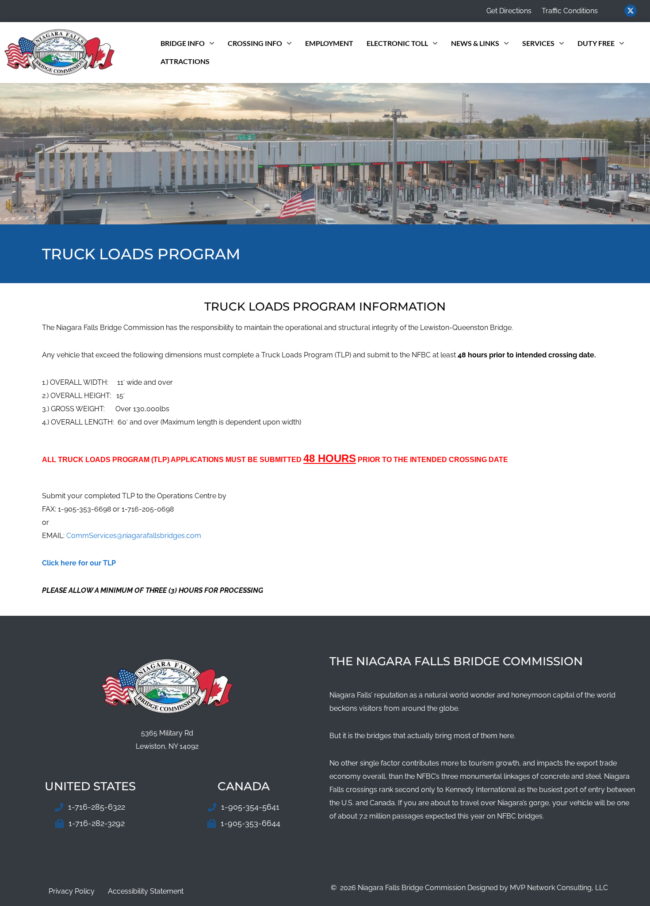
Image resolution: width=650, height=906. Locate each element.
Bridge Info (183, 43)
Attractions (185, 61)
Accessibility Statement (146, 891)
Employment (329, 43)
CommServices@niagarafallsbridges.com (133, 535)
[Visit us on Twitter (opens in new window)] (630, 10)
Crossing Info (255, 43)
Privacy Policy (72, 891)
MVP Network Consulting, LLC (559, 887)
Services (538, 43)
